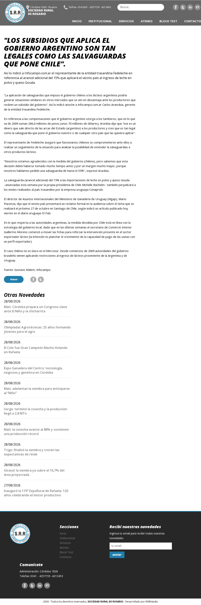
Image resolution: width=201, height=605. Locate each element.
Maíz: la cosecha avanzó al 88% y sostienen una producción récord (36, 431)
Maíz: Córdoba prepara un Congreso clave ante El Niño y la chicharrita (35, 309)
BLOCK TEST (168, 21)
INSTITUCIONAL (100, 21)
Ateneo (64, 547)
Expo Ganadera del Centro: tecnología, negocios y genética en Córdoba (33, 370)
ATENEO (147, 21)
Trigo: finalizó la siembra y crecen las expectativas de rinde (31, 452)
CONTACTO (192, 21)
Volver (13, 279)
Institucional (67, 538)
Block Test (66, 552)
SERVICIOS (126, 21)
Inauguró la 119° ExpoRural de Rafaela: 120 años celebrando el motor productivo (36, 493)
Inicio (63, 533)
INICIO (77, 21)
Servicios (65, 543)
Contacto (65, 557)
